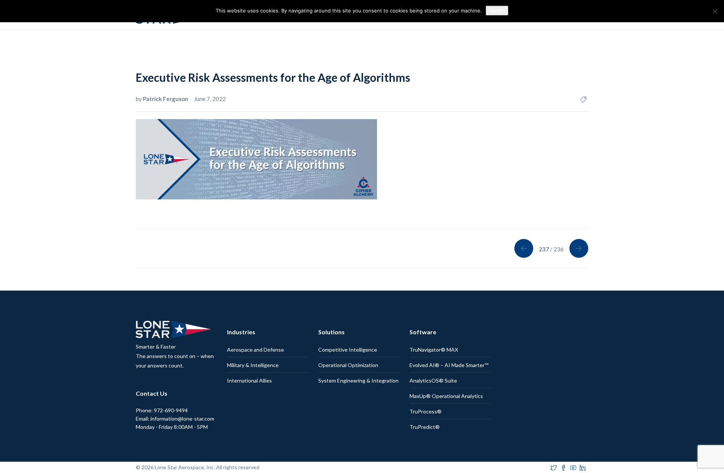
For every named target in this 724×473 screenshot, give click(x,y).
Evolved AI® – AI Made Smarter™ (449, 365)
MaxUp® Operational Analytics (446, 396)
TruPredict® (425, 427)
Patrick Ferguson (166, 98)
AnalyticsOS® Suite (433, 380)
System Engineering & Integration (358, 380)
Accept (497, 11)
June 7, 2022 (210, 98)
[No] (714, 11)
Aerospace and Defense (255, 349)
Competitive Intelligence (347, 349)
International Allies (249, 380)
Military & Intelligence (253, 365)
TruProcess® (426, 411)
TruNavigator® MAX (434, 349)
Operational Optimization (348, 365)
